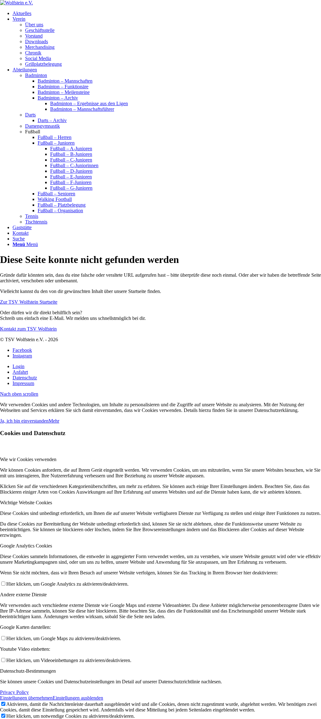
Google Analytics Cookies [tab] (26, 545)
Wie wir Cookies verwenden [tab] (28, 459)
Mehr (54, 421)
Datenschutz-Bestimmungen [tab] (28, 671)
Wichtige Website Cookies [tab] (26, 502)
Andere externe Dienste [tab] (23, 594)
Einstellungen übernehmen (26, 698)
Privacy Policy (14, 692)
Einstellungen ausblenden (78, 698)
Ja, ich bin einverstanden (24, 421)
